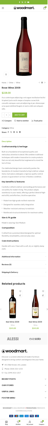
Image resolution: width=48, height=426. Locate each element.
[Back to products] (42, 82)
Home (4, 82)
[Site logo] (24, 8)
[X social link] (22, 2)
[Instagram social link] (25, 2)
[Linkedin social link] (17, 132)
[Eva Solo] (35, 339)
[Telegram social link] (19, 132)
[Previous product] (39, 82)
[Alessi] (13, 339)
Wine (18, 82)
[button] (20, 295)
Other (11, 82)
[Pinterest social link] (14, 132)
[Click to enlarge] (6, 74)
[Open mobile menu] (3, 8)
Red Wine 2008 (12, 322)
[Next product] (44, 82)
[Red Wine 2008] (12, 304)
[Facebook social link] (19, 2)
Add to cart (20, 115)
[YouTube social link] (28, 2)
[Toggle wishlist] (20, 291)
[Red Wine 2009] (35, 304)
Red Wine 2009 (35, 322)
